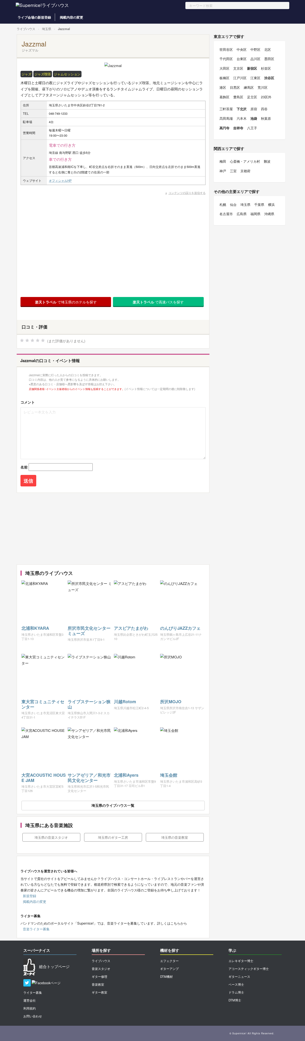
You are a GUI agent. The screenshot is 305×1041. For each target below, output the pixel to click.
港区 (222, 87)
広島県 (242, 213)
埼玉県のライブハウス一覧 (113, 805)
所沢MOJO (170, 701)
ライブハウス (26, 28)
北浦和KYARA (35, 628)
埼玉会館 (168, 775)
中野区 (255, 49)
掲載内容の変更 (71, 17)
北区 (267, 49)
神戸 (222, 170)
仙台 (233, 204)
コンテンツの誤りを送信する (187, 193)
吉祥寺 (238, 127)
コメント (27, 402)
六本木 (242, 118)
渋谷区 (269, 77)
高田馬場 (226, 118)
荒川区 (263, 87)
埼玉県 (46, 28)
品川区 (255, 58)
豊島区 (238, 96)
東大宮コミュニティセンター (42, 704)
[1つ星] (22, 340)
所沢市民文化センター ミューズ (89, 630)
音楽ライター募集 (36, 928)
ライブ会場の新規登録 (34, 17)
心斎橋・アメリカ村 (245, 161)
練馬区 (249, 87)
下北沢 (242, 108)
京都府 (245, 170)
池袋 (253, 118)
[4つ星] (37, 340)
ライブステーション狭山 (89, 704)
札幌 (222, 204)
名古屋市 (226, 213)
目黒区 (235, 87)
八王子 (252, 127)
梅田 (222, 161)
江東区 (255, 77)
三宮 (233, 170)
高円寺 (224, 127)
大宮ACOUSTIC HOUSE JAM (43, 777)
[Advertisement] (113, 528)
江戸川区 (240, 77)
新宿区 (252, 68)
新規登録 (29, 895)
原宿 (253, 108)
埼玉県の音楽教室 (174, 837)
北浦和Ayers (126, 775)
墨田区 (269, 58)
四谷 (264, 108)
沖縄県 (269, 213)
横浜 (271, 204)
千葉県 (259, 204)
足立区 (252, 96)
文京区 (238, 68)
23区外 (266, 96)
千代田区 (226, 58)
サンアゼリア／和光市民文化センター (89, 777)
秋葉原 (266, 118)
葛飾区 (224, 96)
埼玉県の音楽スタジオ (51, 837)
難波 (267, 161)
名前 (24, 467)
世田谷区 (226, 49)
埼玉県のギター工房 (113, 837)
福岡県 (255, 213)
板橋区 (224, 77)
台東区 (242, 58)
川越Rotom (125, 701)
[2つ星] (27, 340)
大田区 (224, 68)
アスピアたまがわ (131, 628)
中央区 (242, 49)
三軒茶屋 (226, 108)
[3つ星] (32, 340)
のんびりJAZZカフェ (180, 628)
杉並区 (266, 68)
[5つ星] (43, 340)
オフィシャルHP (60, 180)
